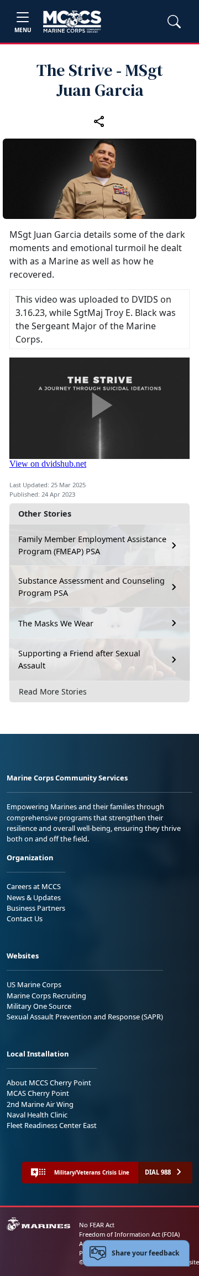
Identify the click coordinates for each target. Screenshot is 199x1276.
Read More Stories (53, 691)
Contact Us (25, 918)
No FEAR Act (96, 1225)
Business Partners (36, 908)
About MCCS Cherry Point (49, 1083)
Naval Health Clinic (37, 1115)
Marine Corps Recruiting (46, 996)
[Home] (72, 21)
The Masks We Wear (55, 623)
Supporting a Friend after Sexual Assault (79, 659)
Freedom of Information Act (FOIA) (129, 1234)
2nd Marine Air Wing (40, 1104)
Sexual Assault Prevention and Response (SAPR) (85, 1017)
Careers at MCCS (34, 886)
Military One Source (39, 1006)
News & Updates (34, 897)
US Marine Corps (34, 984)
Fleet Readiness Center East (52, 1125)
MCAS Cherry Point (38, 1093)
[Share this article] (99, 121)
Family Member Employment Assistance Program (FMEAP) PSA (92, 545)
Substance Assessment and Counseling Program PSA (91, 586)
